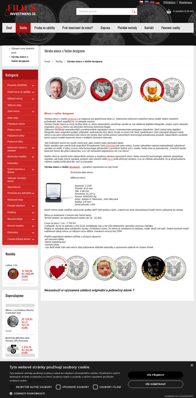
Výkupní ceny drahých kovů (22, 50)
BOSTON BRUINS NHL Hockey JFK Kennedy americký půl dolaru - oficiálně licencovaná (18, 342)
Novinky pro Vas (15, 37)
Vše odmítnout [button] (155, 384)
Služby (23, 27)
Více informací (36, 380)
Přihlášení (169, 2)
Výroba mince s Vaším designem (20, 59)
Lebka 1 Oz (11, 265)
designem (73, 119)
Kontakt (149, 27)
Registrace (185, 2)
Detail (25, 279)
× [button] (191, 365)
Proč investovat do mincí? (77, 27)
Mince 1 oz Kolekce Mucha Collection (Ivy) (19, 311)
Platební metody (127, 27)
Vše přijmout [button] (155, 375)
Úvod (9, 27)
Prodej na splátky (44, 27)
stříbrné (59, 127)
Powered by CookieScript (179, 396)
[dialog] (98, 379)
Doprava (105, 27)
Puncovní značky (170, 27)
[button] (66, 393)
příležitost (111, 145)
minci (110, 159)
